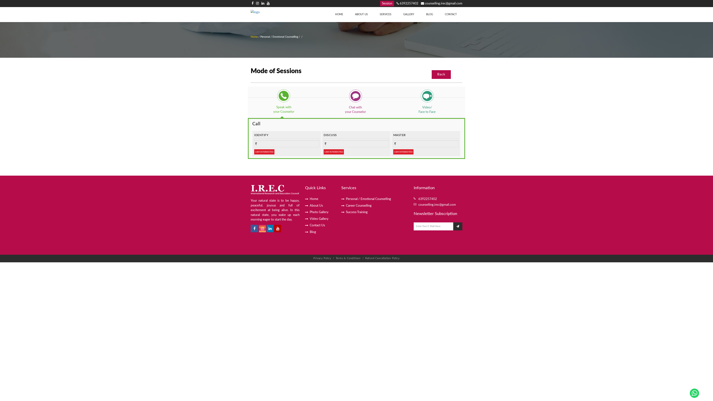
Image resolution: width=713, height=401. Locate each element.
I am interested (264, 152)
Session (387, 3)
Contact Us (317, 225)
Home (339, 14)
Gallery (408, 14)
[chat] (355, 95)
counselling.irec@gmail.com (443, 3)
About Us (361, 14)
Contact (451, 14)
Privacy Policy (322, 258)
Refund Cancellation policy (382, 258)
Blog (429, 14)
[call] (283, 95)
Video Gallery (319, 218)
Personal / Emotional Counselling (368, 198)
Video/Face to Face (427, 109)
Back (441, 74)
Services (385, 14)
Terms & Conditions (349, 258)
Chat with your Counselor (355, 109)
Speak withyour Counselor (283, 109)
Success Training (357, 212)
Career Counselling (359, 205)
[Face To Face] (427, 95)
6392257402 (408, 3)
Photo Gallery (319, 212)
